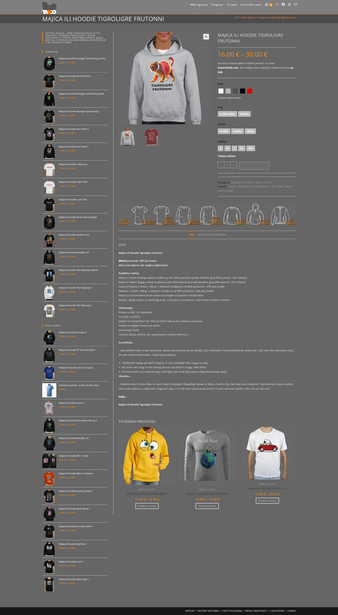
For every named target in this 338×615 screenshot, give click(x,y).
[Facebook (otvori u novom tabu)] (283, 4)
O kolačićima (277, 610)
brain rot (232, 186)
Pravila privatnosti (256, 610)
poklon (288, 186)
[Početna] (237, 17)
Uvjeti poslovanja (232, 610)
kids (274, 186)
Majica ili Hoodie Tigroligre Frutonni (277, 17)
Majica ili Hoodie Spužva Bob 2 (147, 493)
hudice (250, 186)
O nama (291, 610)
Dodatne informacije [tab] (211, 234)
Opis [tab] (191, 234)
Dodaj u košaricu (254, 165)
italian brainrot (262, 186)
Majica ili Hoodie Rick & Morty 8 (207, 493)
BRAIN (122, 260)
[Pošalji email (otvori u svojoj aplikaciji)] (295, 4)
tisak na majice (225, 190)
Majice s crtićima (263, 182)
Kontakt (190, 610)
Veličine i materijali (208, 610)
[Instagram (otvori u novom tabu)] (289, 4)
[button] (206, 37)
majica (280, 186)
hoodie (241, 186)
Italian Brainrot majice (242, 182)
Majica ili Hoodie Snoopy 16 (267, 488)
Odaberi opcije (147, 505)
